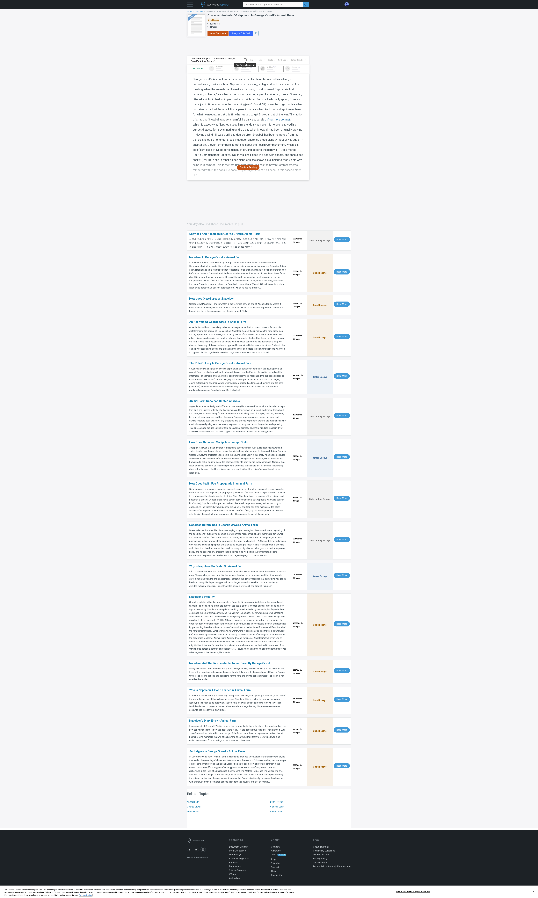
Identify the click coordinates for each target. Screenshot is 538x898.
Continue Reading (248, 167)
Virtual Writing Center (239, 858)
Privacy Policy (320, 858)
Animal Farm (193, 801)
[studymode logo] (220, 4)
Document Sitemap (238, 846)
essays (199, 11)
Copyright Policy (321, 846)
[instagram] (203, 851)
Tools (270, 60)
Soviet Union (276, 811)
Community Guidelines (324, 850)
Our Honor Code (321, 854)
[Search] (306, 4)
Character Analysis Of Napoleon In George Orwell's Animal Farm (250, 15)
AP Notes (234, 862)
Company (275, 846)
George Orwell (194, 806)
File (251, 60)
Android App (235, 878)
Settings (282, 60)
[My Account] (348, 4)
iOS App (233, 874)
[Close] (533, 891)
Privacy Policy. (85, 895)
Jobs (273, 854)
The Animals (193, 811)
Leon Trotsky (276, 801)
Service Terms (320, 862)
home (190, 11)
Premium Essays (237, 850)
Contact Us (276, 875)
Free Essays (235, 854)
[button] (190, 5)
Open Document (218, 33)
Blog (273, 859)
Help (273, 871)
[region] (269, 892)
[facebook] (190, 851)
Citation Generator (238, 870)
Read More (341, 239)
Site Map (275, 863)
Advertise (276, 850)
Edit (260, 60)
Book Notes (235, 866)
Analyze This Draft (241, 33)
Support (275, 867)
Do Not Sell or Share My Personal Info (413, 891)
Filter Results (297, 60)
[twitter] (197, 851)
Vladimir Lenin (277, 806)
